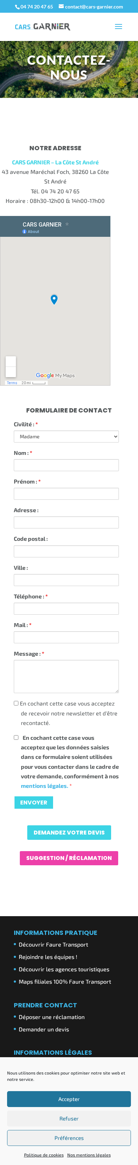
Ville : (21, 567)
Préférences (69, 1138)
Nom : (23, 452)
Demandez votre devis (69, 833)
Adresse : (26, 510)
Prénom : (27, 481)
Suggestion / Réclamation (69, 858)
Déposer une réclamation (52, 1016)
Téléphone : (31, 596)
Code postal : (31, 538)
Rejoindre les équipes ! (48, 956)
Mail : (22, 624)
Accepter (69, 1099)
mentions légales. (45, 785)
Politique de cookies (44, 1154)
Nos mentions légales (89, 1154)
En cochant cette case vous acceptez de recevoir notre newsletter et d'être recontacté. (67, 713)
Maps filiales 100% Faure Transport (65, 981)
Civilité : (26, 424)
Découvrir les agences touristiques (64, 969)
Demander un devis (44, 1029)
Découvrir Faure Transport (53, 944)
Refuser (69, 1118)
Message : (29, 653)
